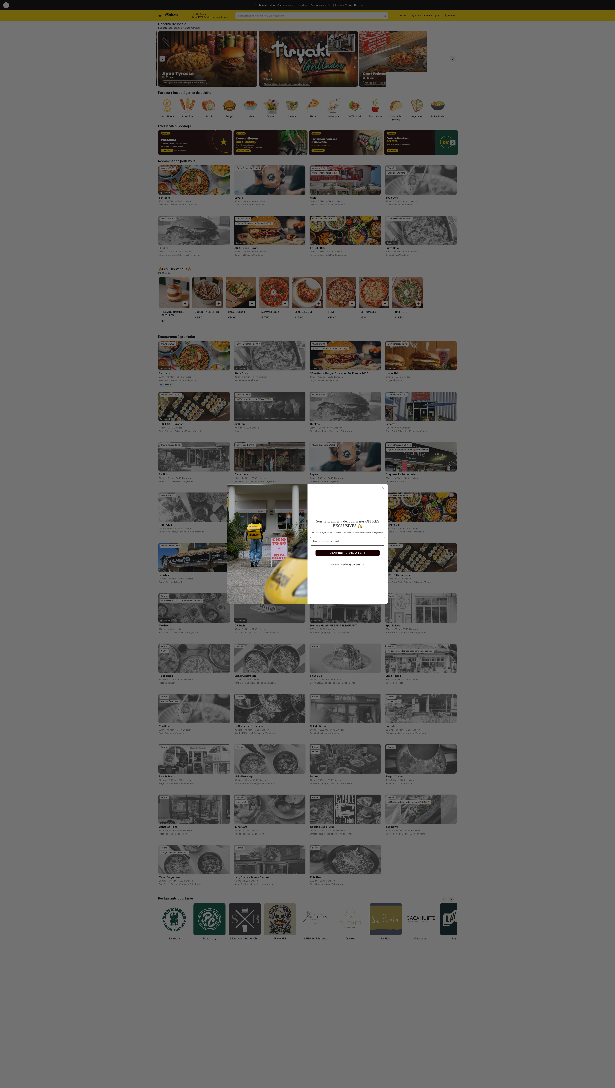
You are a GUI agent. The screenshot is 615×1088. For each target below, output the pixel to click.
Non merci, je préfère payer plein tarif (348, 565)
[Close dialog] (383, 488)
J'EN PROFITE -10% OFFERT (347, 553)
